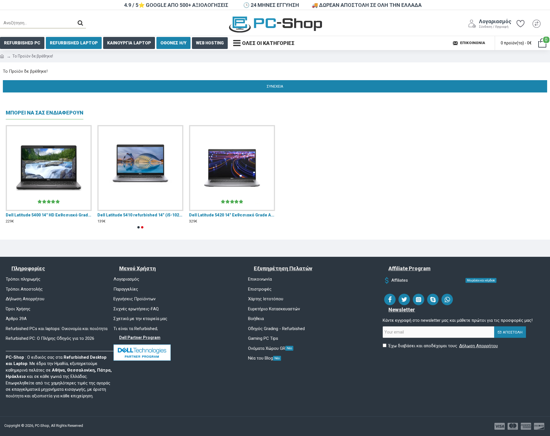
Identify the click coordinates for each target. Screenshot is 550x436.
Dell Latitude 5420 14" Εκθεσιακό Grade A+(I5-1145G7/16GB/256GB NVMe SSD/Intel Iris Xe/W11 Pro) (232, 215)
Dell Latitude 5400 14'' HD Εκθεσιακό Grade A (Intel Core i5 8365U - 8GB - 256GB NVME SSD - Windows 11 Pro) (49, 215)
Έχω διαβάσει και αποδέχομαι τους (443, 345)
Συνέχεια (275, 86)
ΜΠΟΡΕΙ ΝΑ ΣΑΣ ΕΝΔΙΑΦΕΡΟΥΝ (44, 113)
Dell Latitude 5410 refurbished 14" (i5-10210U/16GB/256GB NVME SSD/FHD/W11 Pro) (140, 215)
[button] (139, 227)
